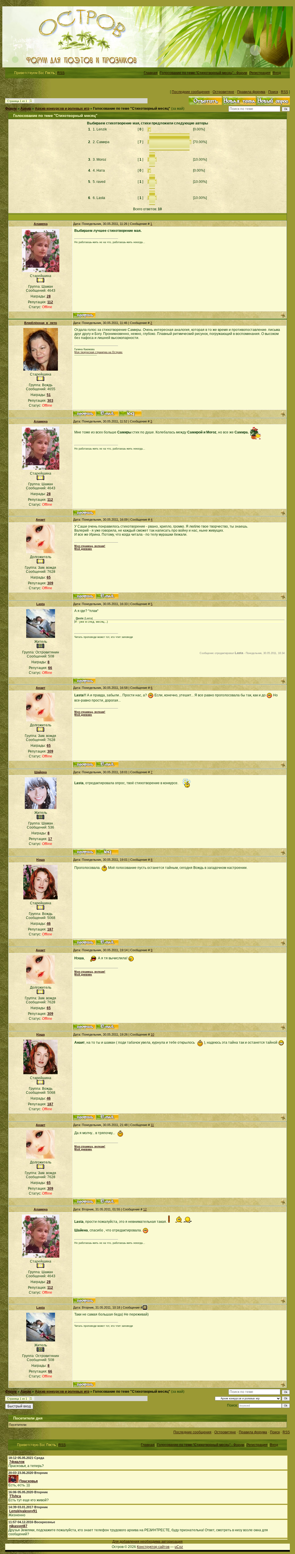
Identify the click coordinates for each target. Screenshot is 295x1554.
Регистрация (259, 73)
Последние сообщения (191, 92)
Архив (25, 109)
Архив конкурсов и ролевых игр (62, 109)
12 (145, 1209)
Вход (277, 73)
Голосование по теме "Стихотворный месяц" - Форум (203, 73)
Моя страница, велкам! (89, 546)
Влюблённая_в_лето (40, 323)
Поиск (273, 92)
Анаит (40, 519)
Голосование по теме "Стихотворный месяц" (131, 109)
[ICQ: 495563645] (107, 851)
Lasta (40, 604)
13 (145, 1307)
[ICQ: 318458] (130, 413)
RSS (61, 73)
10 (152, 1034)
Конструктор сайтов (153, 1547)
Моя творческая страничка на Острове (98, 352)
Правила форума (251, 92)
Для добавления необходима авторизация (147, 1542)
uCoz (179, 1547)
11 (152, 1125)
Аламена (41, 223)
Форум (11, 109)
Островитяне (223, 92)
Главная (150, 73)
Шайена (40, 772)
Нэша (40, 859)
